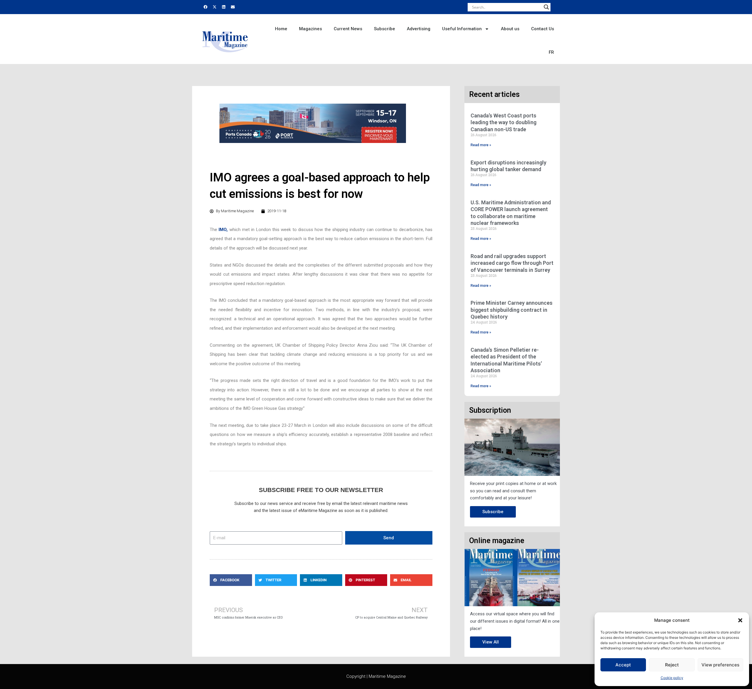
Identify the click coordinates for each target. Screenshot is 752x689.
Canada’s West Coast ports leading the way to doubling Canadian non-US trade (503, 122)
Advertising (418, 28)
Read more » (481, 145)
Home (281, 28)
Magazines (310, 28)
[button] (740, 620)
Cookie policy (672, 677)
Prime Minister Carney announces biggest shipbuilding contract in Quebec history (512, 310)
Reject (672, 665)
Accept (623, 665)
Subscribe (384, 28)
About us (510, 28)
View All (490, 642)
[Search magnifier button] (546, 7)
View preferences (720, 665)
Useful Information (462, 28)
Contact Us (542, 28)
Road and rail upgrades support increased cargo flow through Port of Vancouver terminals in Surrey (512, 263)
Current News (348, 28)
